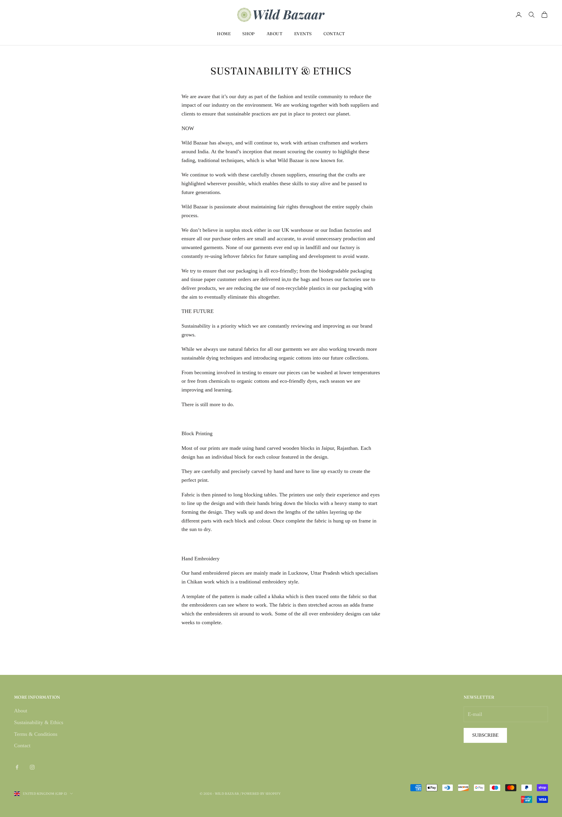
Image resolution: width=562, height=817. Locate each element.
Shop (248, 33)
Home (224, 33)
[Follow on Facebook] (17, 767)
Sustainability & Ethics (38, 722)
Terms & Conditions (35, 734)
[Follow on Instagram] (32, 767)
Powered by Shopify (261, 794)
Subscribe (485, 735)
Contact (334, 33)
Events (303, 33)
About (274, 33)
